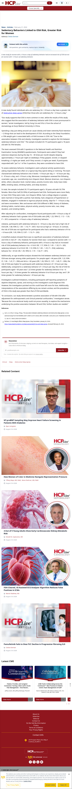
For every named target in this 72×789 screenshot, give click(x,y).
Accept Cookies (50, 785)
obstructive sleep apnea (13, 113)
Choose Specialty (34, 8)
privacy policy (39, 354)
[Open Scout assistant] (62, 2)
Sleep (11, 362)
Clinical (4, 362)
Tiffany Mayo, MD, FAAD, (13, 480)
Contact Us (36, 721)
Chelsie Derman (11, 647)
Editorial (36, 719)
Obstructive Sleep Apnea (22, 362)
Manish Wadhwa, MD (12, 593)
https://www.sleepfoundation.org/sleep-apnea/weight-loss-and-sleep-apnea (25, 324)
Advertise (36, 716)
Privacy (36, 725)
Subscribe (61, 350)
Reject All (63, 785)
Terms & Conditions (36, 728)
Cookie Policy (27, 781)
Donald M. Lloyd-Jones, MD (14, 537)
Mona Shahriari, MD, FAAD (30, 480)
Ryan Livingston (11, 426)
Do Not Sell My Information (36, 723)
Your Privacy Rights (36, 730)
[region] (36, 780)
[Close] (69, 774)
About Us (36, 714)
